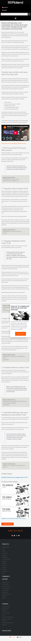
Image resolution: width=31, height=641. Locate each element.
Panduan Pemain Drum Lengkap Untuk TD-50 (14, 477)
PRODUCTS (5, 544)
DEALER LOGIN (6, 630)
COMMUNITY (6, 576)
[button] (15, 18)
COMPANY (5, 604)
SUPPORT (5, 579)
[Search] (29, 14)
